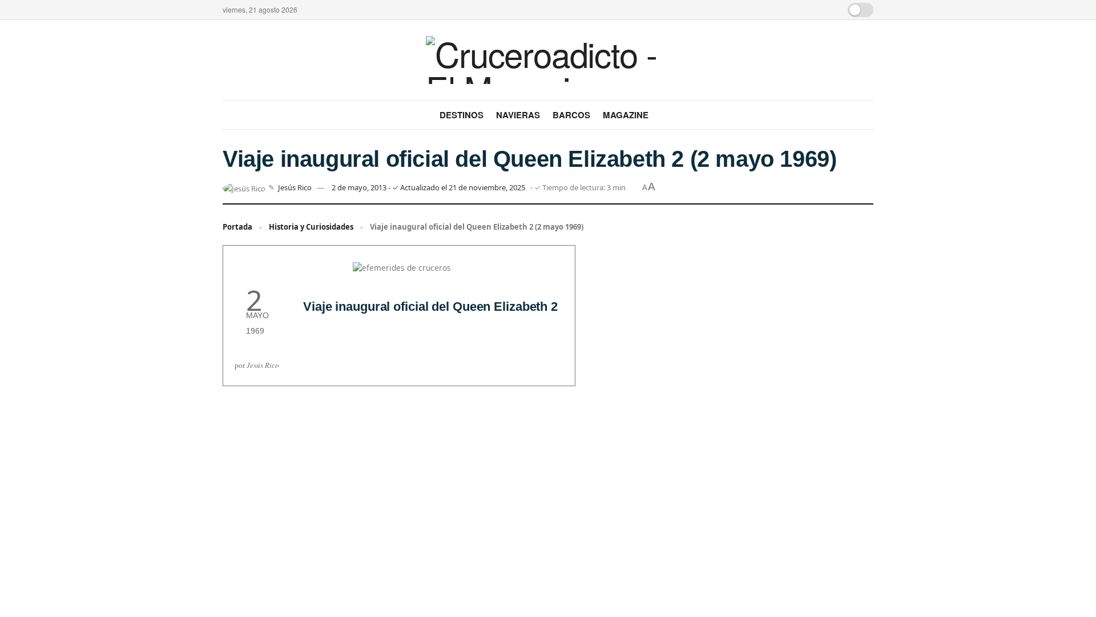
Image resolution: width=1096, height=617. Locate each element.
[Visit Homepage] (548, 60)
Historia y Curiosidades (311, 227)
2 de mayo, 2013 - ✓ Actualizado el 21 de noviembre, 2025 (428, 187)
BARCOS (571, 115)
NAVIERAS (518, 115)
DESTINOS (461, 115)
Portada (237, 227)
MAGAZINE (625, 115)
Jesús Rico (295, 187)
